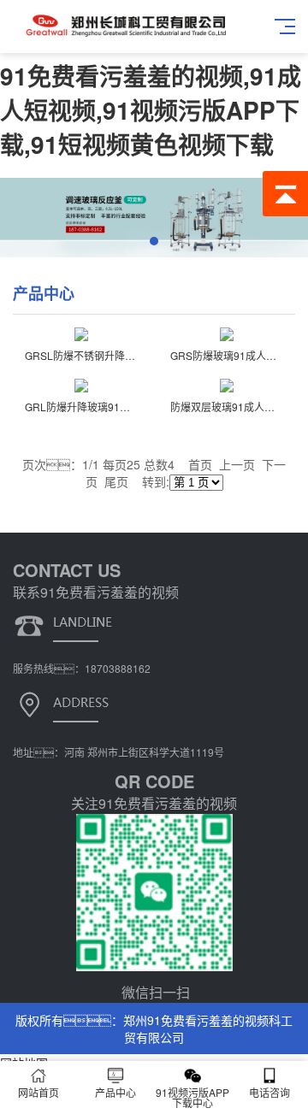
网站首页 (38, 1092)
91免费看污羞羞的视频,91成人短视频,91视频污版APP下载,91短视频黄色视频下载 (150, 110)
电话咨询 (269, 1092)
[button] (154, 241)
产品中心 (115, 1092)
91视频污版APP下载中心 (192, 1097)
